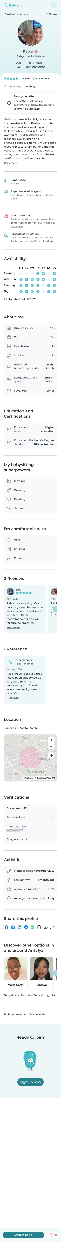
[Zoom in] (51, 739)
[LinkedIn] (19, 927)
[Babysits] (13, 5)
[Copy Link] (51, 927)
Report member (17, 1014)
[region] (30, 757)
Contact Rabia (23, 1234)
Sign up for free (38, 1013)
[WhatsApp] (32, 927)
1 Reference (42, 78)
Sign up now (30, 1082)
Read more (10, 162)
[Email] (45, 927)
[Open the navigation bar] (54, 5)
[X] (13, 927)
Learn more (34, 108)
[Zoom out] (51, 746)
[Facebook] (6, 927)
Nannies (26, 995)
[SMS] (39, 927)
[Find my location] (51, 755)
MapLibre (28, 777)
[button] (25, 609)
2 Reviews (24, 78)
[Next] (56, 609)
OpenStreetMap (43, 777)
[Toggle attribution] (53, 778)
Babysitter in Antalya (30, 56)
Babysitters (11, 995)
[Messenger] (26, 927)
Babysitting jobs (44, 995)
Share (52, 14)
